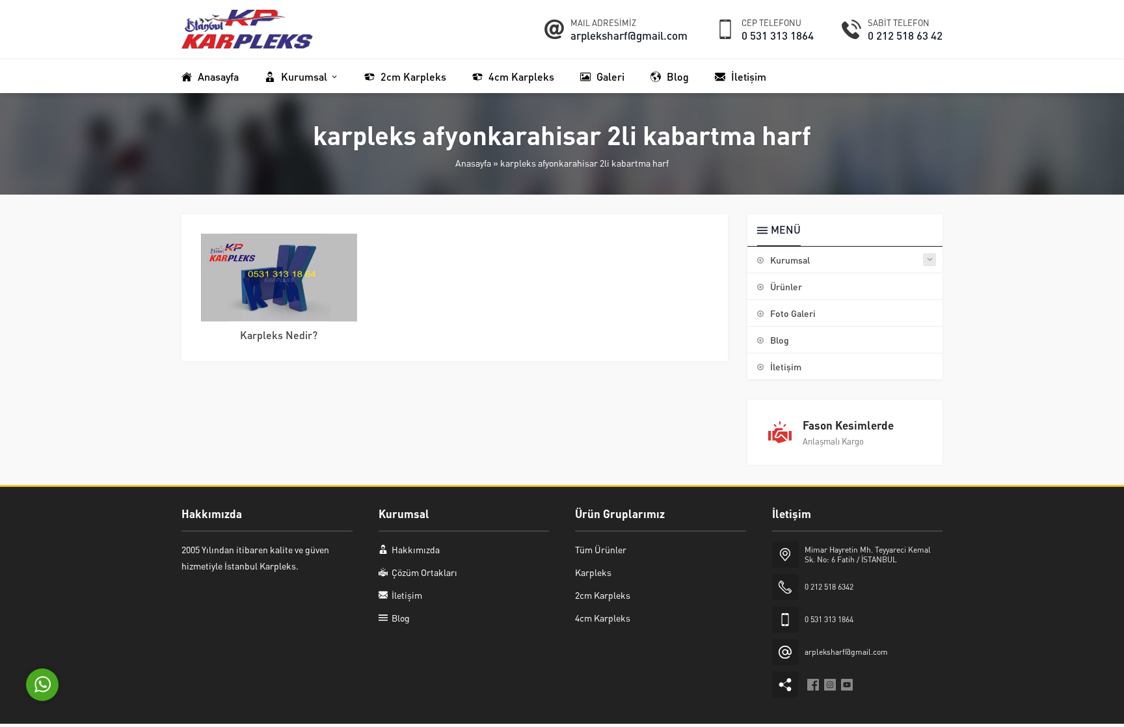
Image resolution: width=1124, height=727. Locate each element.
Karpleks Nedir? (278, 335)
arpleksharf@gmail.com (629, 35)
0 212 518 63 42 (905, 35)
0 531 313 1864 (778, 35)
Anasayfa (473, 163)
